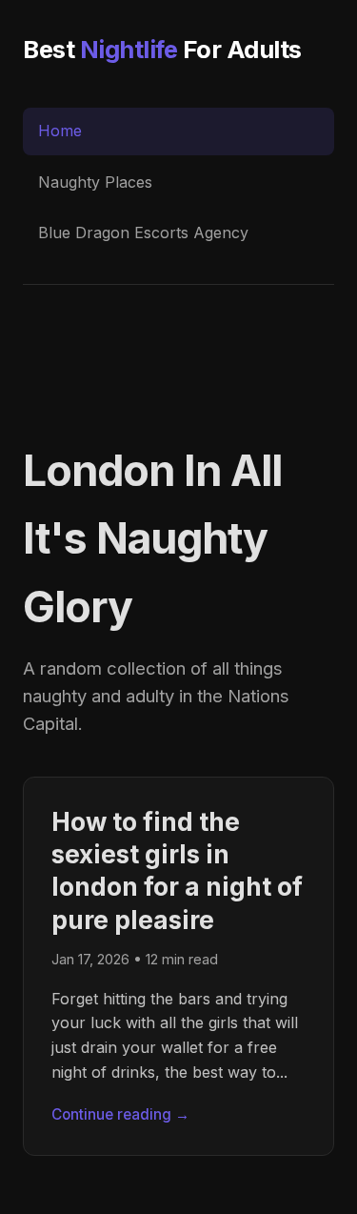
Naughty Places (95, 182)
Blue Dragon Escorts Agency (143, 232)
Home (60, 130)
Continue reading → (120, 1114)
